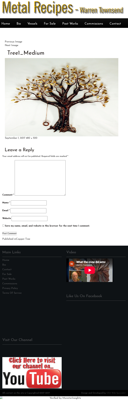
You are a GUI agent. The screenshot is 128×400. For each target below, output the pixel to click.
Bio (19, 23)
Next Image (11, 45)
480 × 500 (31, 138)
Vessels (32, 23)
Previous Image (13, 42)
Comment (8, 195)
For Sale (50, 23)
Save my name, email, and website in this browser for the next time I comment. (47, 226)
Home (5, 23)
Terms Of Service (12, 293)
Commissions (94, 23)
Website (6, 218)
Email (6, 210)
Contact (115, 23)
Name (6, 203)
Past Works (70, 23)
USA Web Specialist (116, 393)
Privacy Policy (10, 288)
